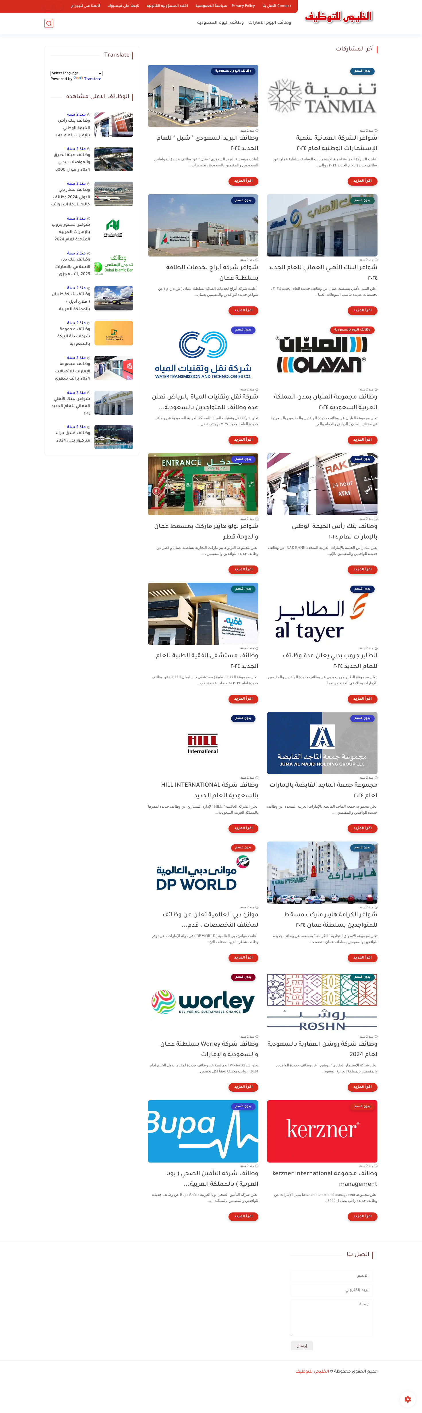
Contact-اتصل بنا (276, 6)
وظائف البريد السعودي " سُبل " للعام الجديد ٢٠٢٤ (207, 144)
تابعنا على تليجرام (85, 6)
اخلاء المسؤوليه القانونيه (167, 6)
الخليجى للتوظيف (312, 1372)
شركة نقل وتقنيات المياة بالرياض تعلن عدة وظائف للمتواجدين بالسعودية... (205, 402)
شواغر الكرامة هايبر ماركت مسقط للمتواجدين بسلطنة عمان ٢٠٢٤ (331, 920)
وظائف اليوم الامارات (269, 23)
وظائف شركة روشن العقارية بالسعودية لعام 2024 (323, 1050)
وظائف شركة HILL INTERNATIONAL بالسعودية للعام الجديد (209, 791)
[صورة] (113, 124)
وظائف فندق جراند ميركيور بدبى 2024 (72, 437)
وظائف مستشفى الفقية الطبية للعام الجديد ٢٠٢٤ (207, 661)
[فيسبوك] (59, 6)
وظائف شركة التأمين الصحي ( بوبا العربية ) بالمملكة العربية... (212, 1179)
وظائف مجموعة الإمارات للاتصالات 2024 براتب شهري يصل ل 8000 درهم (72, 372)
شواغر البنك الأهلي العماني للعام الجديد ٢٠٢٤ (323, 273)
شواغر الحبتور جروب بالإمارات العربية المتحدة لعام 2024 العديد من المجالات (71, 233)
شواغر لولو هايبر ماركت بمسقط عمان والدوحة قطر (206, 532)
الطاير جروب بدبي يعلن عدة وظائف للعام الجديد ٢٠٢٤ (330, 661)
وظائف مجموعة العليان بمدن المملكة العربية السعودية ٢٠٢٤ (326, 402)
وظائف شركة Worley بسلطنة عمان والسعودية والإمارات (209, 1050)
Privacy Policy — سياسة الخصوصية (225, 6)
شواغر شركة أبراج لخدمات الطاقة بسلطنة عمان (212, 273)
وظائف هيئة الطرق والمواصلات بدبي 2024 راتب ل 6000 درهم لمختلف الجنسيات (72, 163)
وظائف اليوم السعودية (220, 23)
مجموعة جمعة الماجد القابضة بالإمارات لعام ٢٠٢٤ (324, 791)
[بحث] (48, 23)
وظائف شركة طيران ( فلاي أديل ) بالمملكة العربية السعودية (71, 303)
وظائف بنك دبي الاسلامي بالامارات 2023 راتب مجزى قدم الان (72, 268)
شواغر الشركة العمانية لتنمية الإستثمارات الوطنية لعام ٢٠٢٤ (337, 144)
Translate (92, 79)
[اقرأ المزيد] (363, 181)
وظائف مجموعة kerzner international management (325, 1179)
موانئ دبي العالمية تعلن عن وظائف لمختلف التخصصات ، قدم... (210, 920)
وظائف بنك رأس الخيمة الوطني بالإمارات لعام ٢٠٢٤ (335, 532)
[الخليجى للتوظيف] (338, 16)
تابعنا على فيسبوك (123, 6)
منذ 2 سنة (76, 115)
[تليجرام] (48, 6)
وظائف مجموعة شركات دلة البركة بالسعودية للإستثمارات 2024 (72, 338)
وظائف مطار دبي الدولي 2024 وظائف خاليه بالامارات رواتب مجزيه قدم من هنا (70, 198)
